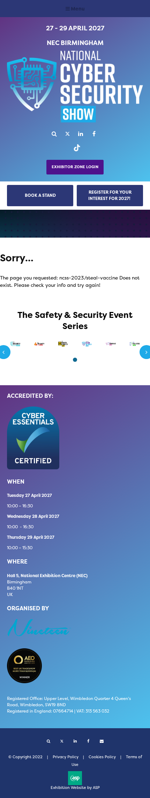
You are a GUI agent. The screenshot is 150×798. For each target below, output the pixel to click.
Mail (102, 741)
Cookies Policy (102, 757)
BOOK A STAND (40, 195)
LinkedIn (81, 134)
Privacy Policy (65, 757)
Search (54, 134)
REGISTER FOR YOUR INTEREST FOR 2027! (110, 195)
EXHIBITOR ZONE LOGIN (75, 167)
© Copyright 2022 (25, 757)
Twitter (67, 134)
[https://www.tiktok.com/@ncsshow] (75, 151)
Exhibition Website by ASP (75, 787)
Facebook (94, 134)
